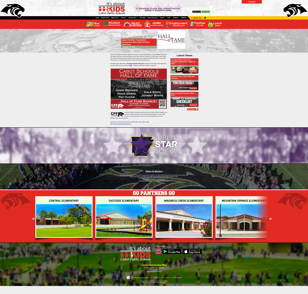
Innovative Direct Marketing (157, 282)
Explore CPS (115, 17)
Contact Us (165, 277)
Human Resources (153, 17)
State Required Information (140, 277)
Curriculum (142, 17)
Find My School (205, 11)
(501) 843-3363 (154, 269)
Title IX (155, 277)
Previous (33, 218)
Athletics (183, 17)
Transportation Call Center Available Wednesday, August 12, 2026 (183, 62)
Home (97, 17)
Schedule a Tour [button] (196, 11)
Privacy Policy (177, 277)
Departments (132, 17)
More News (190, 109)
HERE (130, 65)
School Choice (105, 17)
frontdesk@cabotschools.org (154, 271)
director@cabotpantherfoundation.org (120, 124)
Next (270, 218)
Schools (124, 17)
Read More (193, 71)
